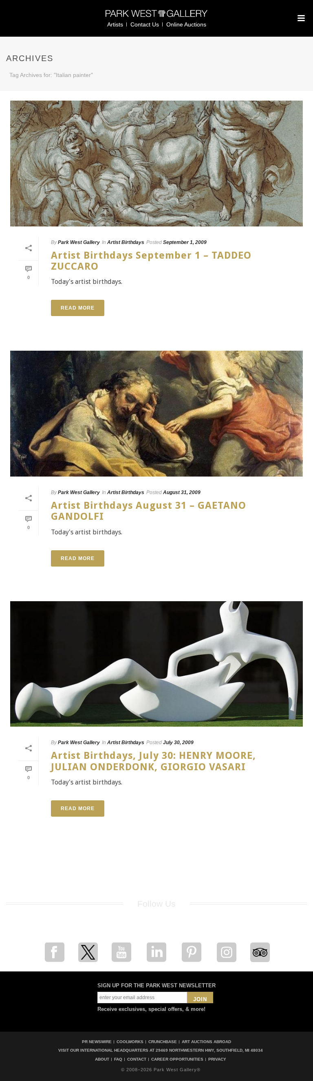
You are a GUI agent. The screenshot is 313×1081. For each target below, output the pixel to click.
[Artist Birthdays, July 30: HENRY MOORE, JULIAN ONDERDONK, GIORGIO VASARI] (156, 664)
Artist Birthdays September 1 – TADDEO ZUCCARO (151, 261)
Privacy (217, 1059)
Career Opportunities (177, 1059)
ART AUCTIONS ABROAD (206, 1041)
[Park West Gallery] (156, 16)
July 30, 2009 (178, 742)
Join (200, 999)
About (102, 1059)
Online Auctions (186, 24)
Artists (115, 24)
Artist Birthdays (125, 242)
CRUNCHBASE (162, 1041)
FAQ (118, 1059)
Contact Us (144, 24)
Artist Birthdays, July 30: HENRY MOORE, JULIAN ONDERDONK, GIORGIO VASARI (153, 761)
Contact (136, 1059)
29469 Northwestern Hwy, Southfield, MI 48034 (209, 1050)
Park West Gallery (79, 242)
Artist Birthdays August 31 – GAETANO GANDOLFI (148, 511)
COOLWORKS (130, 1041)
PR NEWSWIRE (97, 1041)
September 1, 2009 (185, 242)
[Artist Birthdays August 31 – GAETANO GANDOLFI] (156, 414)
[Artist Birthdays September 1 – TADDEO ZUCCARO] (156, 163)
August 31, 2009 (182, 492)
